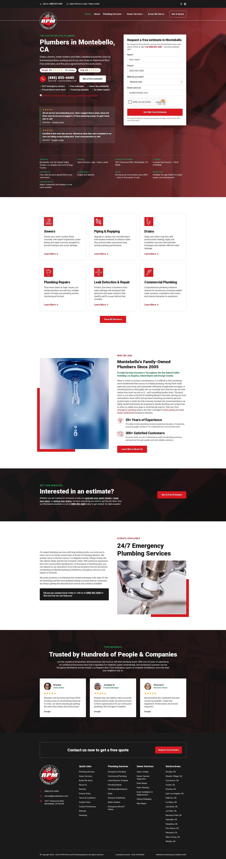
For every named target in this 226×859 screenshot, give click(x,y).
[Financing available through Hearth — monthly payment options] (69, 98)
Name (130, 55)
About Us (83, 785)
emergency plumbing (126, 410)
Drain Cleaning (143, 788)
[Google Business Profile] (185, 4)
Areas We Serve (156, 14)
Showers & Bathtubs (116, 798)
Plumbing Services (112, 14)
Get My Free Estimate (154, 112)
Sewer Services (135, 14)
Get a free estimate (93, 79)
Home (88, 14)
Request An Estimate (168, 750)
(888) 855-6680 (78, 504)
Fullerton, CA (171, 798)
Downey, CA (171, 789)
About (97, 14)
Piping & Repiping (144, 799)
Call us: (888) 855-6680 (52, 4)
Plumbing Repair (115, 785)
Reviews (82, 789)
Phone (130, 66)
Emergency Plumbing (117, 772)
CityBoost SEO (180, 855)
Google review (58, 122)
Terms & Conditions (87, 798)
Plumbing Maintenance (117, 789)
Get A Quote (178, 14)
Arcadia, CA (171, 772)
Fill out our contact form (55, 593)
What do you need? (135, 77)
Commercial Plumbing (117, 776)
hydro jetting (169, 410)
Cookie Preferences (87, 807)
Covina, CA (170, 785)
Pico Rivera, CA (172, 828)
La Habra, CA (171, 802)
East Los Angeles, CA (175, 794)
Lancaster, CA (171, 807)
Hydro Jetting (142, 772)
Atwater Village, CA (174, 776)
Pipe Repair (141, 803)
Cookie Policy (85, 802)
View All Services (113, 319)
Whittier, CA (171, 841)
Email (134, 88)
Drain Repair (142, 783)
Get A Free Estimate (172, 495)
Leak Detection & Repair (118, 780)
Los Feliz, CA (171, 811)
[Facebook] (181, 4)
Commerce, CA (172, 780)
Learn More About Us (132, 449)
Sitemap (82, 811)
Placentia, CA (171, 833)
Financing (83, 815)
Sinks (110, 794)
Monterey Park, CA (174, 815)
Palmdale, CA (171, 820)
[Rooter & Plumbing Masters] (48, 20)
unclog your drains (62, 501)
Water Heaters (114, 802)
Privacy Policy (85, 794)
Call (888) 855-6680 (153, 47)
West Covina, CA (173, 837)
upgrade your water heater (98, 498)
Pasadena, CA (171, 824)
